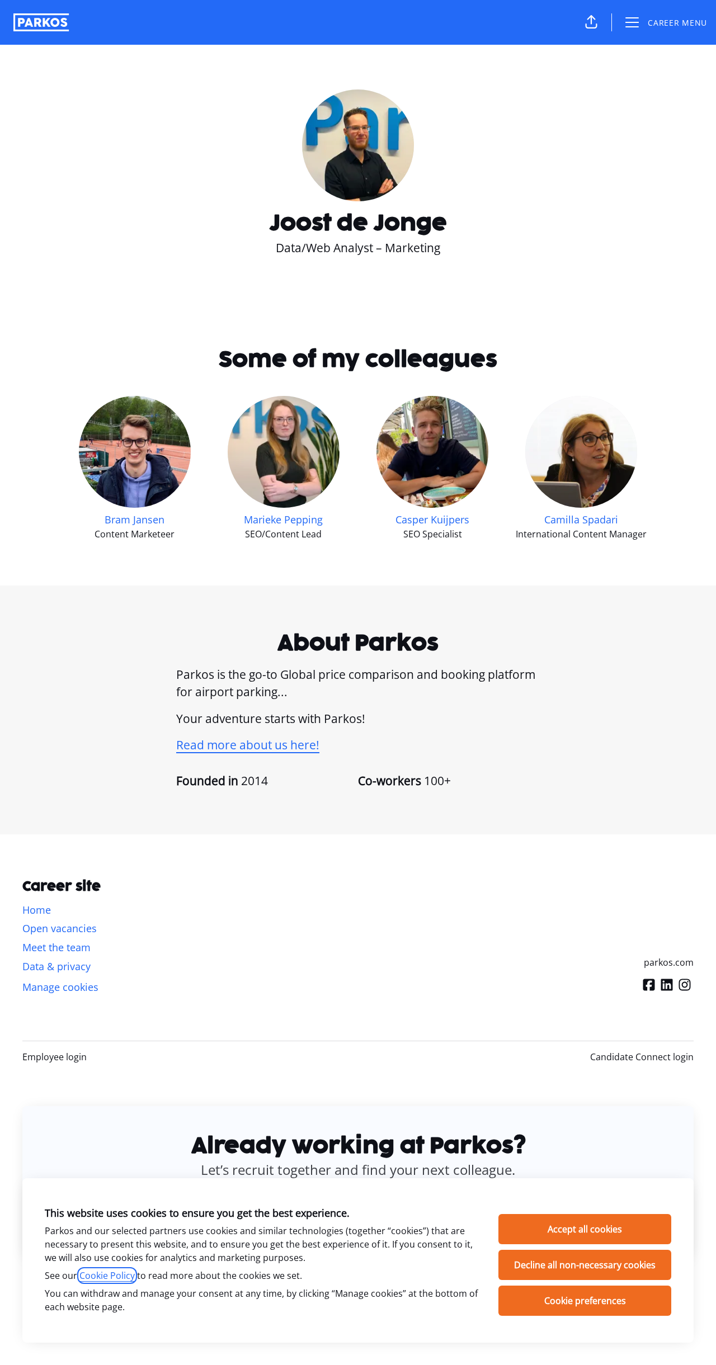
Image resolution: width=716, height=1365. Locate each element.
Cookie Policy (107, 1275)
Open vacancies (59, 928)
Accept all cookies (585, 1229)
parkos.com (669, 962)
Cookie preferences (585, 1301)
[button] (591, 22)
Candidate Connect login (642, 1057)
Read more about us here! (247, 745)
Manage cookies (60, 987)
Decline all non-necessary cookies (585, 1265)
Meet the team (56, 947)
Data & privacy (56, 966)
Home (36, 910)
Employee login (54, 1057)
